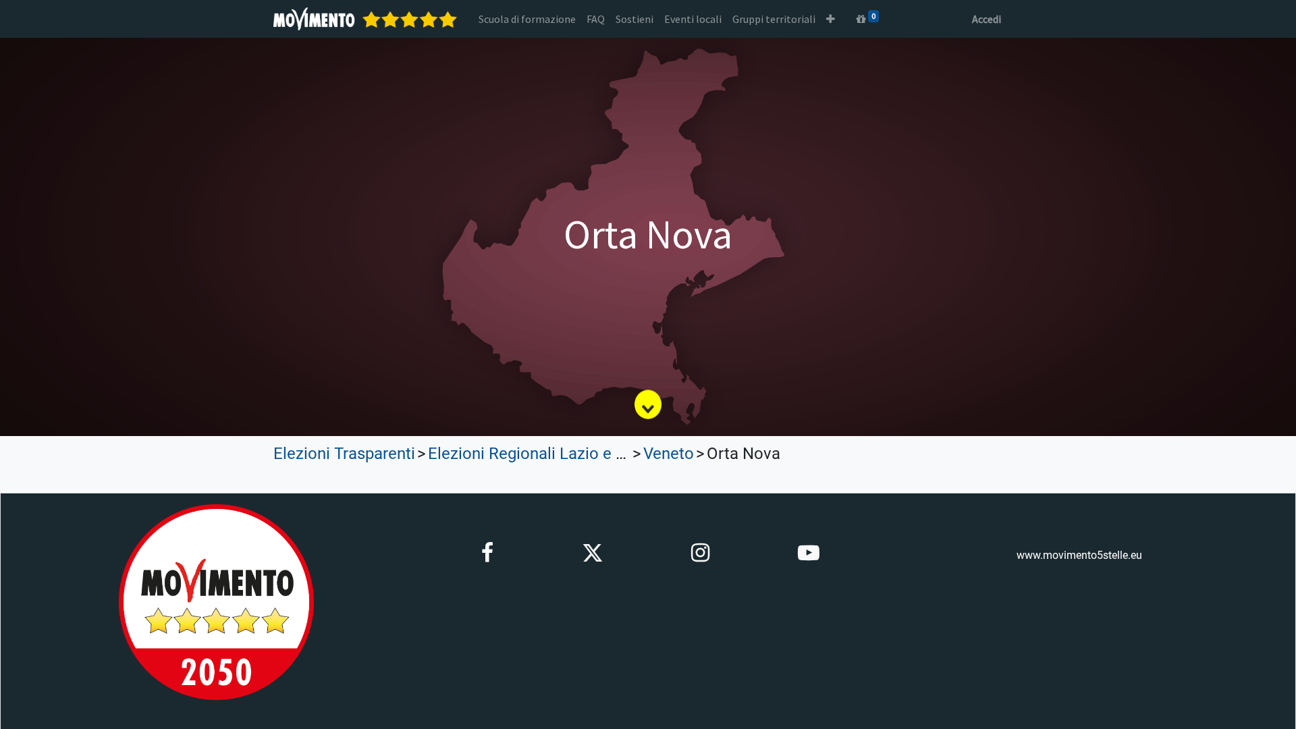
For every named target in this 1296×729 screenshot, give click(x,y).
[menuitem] (527, 18)
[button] (830, 18)
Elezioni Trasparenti (344, 453)
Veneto (668, 453)
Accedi (986, 19)
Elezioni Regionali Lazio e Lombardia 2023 (580, 453)
